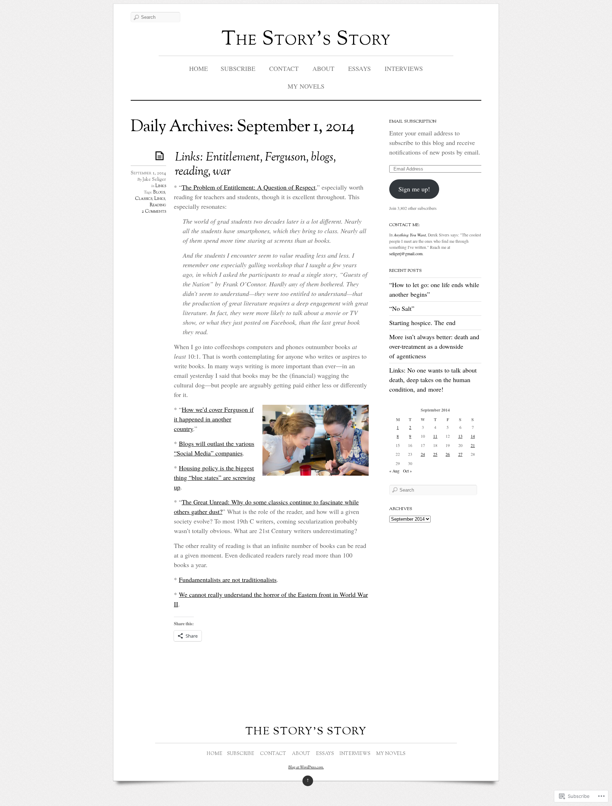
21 (473, 445)
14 (473, 436)
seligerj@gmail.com (406, 253)
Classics (143, 199)
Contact (284, 68)
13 (460, 436)
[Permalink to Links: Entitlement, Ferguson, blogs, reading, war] (160, 155)
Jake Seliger (154, 180)
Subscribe (238, 68)
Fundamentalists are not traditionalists (228, 579)
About (323, 68)
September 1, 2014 (148, 173)
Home (198, 68)
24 (423, 454)
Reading (157, 205)
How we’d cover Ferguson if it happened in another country (214, 419)
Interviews (404, 68)
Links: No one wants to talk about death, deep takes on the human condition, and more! (433, 379)
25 (435, 454)
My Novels (306, 86)
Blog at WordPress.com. (306, 767)
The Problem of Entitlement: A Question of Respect (249, 187)
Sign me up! (414, 189)
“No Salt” (401, 308)
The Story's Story (306, 40)
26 (448, 454)
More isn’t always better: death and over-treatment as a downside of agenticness (434, 346)
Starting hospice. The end (422, 322)
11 (435, 436)
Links (160, 186)
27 (460, 454)
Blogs (159, 192)
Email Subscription (412, 121)
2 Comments (154, 211)
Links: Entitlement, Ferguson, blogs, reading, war (255, 164)
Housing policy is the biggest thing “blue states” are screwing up (214, 477)
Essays (359, 68)
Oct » (407, 471)
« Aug (394, 471)
